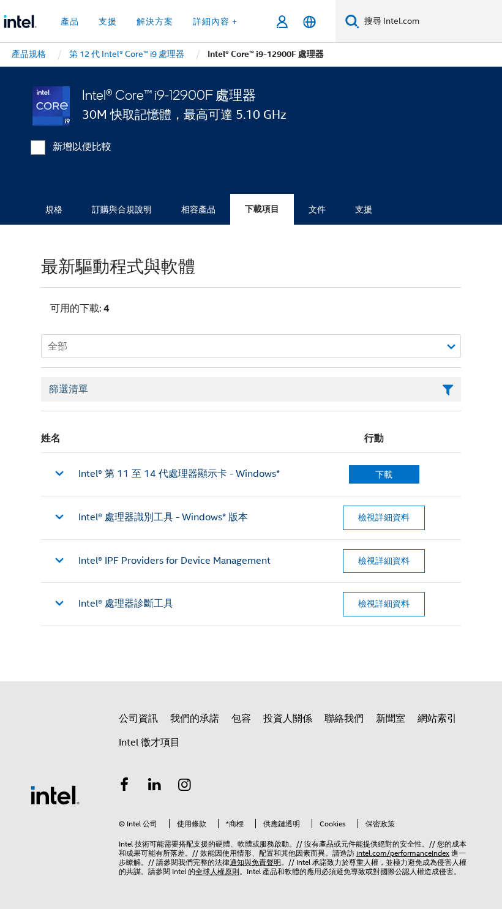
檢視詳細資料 (384, 517)
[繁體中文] (309, 22)
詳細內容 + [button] (215, 21)
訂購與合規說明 (122, 209)
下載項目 (262, 209)
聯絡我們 (344, 719)
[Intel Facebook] (124, 787)
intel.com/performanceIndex (402, 853)
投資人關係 (287, 719)
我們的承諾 (194, 719)
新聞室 (390, 719)
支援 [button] (108, 21)
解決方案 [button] (155, 21)
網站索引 (437, 719)
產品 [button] (70, 21)
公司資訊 (138, 719)
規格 (53, 209)
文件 (317, 209)
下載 (383, 474)
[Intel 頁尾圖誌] (55, 794)
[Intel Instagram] (184, 787)
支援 (363, 209)
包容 (241, 719)
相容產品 (198, 209)
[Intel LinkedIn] (154, 787)
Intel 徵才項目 (149, 742)
